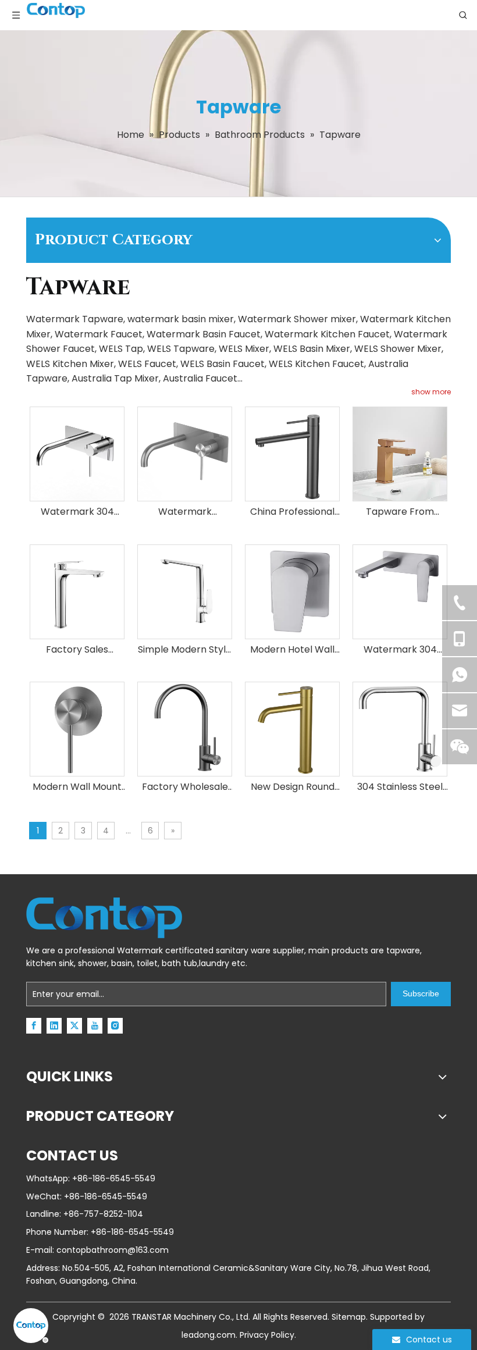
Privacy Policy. (268, 1335)
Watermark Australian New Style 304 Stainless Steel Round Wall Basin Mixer (185, 512)
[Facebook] (33, 1026)
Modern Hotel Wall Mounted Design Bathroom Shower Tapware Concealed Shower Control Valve (292, 650)
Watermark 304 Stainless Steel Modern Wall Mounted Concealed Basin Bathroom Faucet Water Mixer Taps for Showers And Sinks (400, 650)
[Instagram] (115, 1026)
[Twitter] (74, 1026)
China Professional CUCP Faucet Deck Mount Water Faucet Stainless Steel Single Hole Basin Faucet (292, 512)
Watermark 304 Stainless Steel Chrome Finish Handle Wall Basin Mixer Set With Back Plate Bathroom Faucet (77, 512)
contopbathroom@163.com (112, 1250)
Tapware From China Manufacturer (400, 512)
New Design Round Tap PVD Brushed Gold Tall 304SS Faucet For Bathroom (292, 787)
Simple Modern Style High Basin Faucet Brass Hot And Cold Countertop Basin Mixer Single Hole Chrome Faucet (185, 650)
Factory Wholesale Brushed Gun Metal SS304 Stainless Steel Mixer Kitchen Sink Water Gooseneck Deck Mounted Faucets (185, 787)
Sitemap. (350, 1317)
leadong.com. (209, 1335)
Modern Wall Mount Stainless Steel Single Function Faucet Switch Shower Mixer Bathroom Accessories (77, 787)
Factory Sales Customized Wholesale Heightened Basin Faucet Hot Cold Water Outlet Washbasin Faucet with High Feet (77, 650)
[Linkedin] (54, 1026)
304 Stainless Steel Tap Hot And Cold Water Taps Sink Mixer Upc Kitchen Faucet (400, 787)
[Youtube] (94, 1026)
